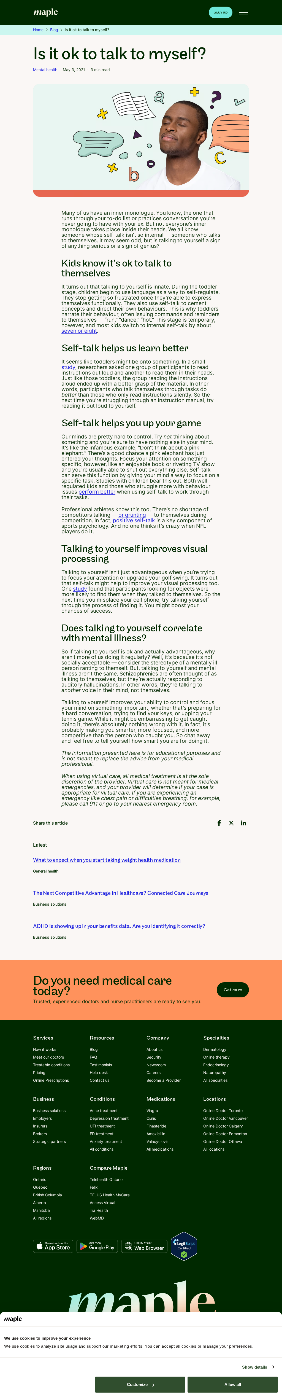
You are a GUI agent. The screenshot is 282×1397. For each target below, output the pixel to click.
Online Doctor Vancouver (225, 1118)
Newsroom (156, 1064)
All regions (42, 1218)
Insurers (40, 1126)
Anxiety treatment (106, 1141)
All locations (213, 1149)
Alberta (39, 1202)
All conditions (101, 1149)
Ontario (39, 1179)
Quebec (40, 1187)
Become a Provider (164, 1080)
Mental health (45, 69)
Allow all (232, 1384)
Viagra (152, 1110)
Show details (254, 1367)
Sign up (220, 12)
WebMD (97, 1218)
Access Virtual (102, 1202)
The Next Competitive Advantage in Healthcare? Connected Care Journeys (120, 893)
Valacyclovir (157, 1141)
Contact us (99, 1080)
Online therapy (216, 1057)
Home (38, 29)
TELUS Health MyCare (110, 1195)
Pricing (39, 1072)
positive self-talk (134, 520)
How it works (44, 1049)
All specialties (215, 1080)
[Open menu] (243, 12)
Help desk (99, 1072)
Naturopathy (214, 1072)
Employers (42, 1118)
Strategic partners (49, 1141)
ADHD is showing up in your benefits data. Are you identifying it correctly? (119, 926)
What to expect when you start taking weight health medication (107, 860)
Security (154, 1057)
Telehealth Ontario (106, 1179)
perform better (96, 491)
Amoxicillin (156, 1133)
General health (45, 871)
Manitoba (41, 1210)
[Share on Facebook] (219, 822)
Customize (137, 1384)
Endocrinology (216, 1064)
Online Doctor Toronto (223, 1110)
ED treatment (101, 1133)
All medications (160, 1149)
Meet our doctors (48, 1057)
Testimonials (101, 1064)
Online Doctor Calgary (223, 1126)
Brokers (40, 1133)
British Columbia (47, 1195)
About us (154, 1049)
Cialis (151, 1118)
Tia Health (99, 1210)
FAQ (93, 1057)
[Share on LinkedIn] (243, 822)
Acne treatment (104, 1110)
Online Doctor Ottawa (222, 1141)
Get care (233, 990)
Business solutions (49, 904)
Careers (154, 1072)
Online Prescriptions (51, 1080)
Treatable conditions (51, 1064)
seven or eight (79, 330)
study (68, 367)
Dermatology (214, 1049)
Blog (54, 29)
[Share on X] (231, 822)
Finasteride (156, 1126)
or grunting (132, 515)
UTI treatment (102, 1126)
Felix (94, 1187)
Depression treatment (109, 1118)
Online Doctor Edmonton (225, 1133)
